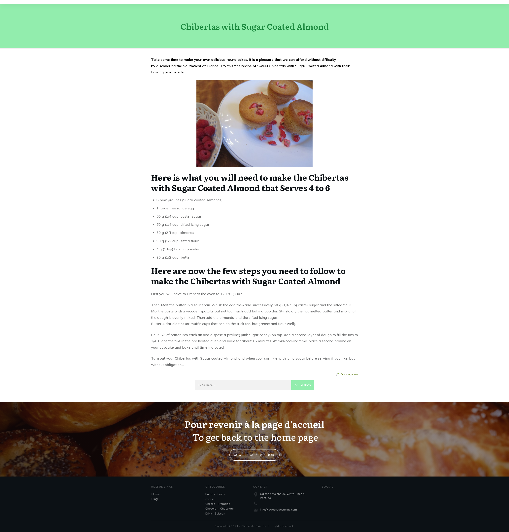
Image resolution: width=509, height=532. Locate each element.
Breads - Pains (215, 494)
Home (155, 494)
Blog (154, 499)
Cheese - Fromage (217, 504)
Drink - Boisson (215, 513)
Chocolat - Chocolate (219, 508)
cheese (210, 499)
